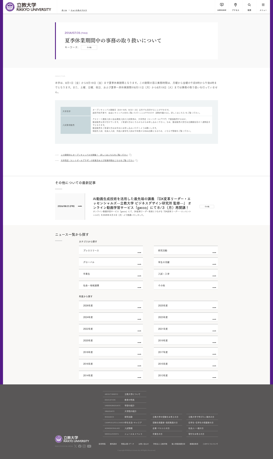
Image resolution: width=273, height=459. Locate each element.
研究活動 (129, 416)
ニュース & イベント (133, 433)
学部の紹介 (130, 405)
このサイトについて (210, 444)
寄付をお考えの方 (196, 433)
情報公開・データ (127, 444)
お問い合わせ (143, 444)
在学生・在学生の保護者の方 (201, 422)
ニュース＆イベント (79, 10)
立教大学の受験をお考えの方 (165, 416)
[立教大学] (30, 7)
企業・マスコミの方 (161, 428)
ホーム (64, 10)
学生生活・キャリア (133, 422)
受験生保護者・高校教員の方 (165, 422)
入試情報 (129, 428)
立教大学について (132, 394)
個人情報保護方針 (178, 444)
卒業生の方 (158, 433)
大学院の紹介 (130, 411)
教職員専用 (194, 444)
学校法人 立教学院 (160, 444)
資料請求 (113, 444)
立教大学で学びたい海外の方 (201, 416)
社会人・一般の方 (196, 428)
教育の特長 (130, 399)
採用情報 (102, 444)
